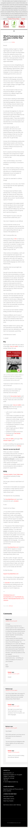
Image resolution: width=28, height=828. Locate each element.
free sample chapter (16, 396)
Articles (11, 605)
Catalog (19, 445)
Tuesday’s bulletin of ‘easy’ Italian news (13, 474)
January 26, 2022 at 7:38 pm (11, 690)
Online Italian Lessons (8, 798)
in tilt (15, 238)
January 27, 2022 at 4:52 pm (13, 752)
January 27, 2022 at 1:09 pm (13, 673)
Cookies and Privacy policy (15, 789)
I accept (23, 19)
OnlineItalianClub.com (8, 595)
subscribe (7, 582)
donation (16, 501)
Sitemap (19, 804)
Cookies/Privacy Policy (13, 19)
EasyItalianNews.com (11, 499)
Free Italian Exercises (8, 796)
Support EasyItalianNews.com (10, 573)
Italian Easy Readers (8, 801)
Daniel (9, 672)
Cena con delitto (14, 346)
